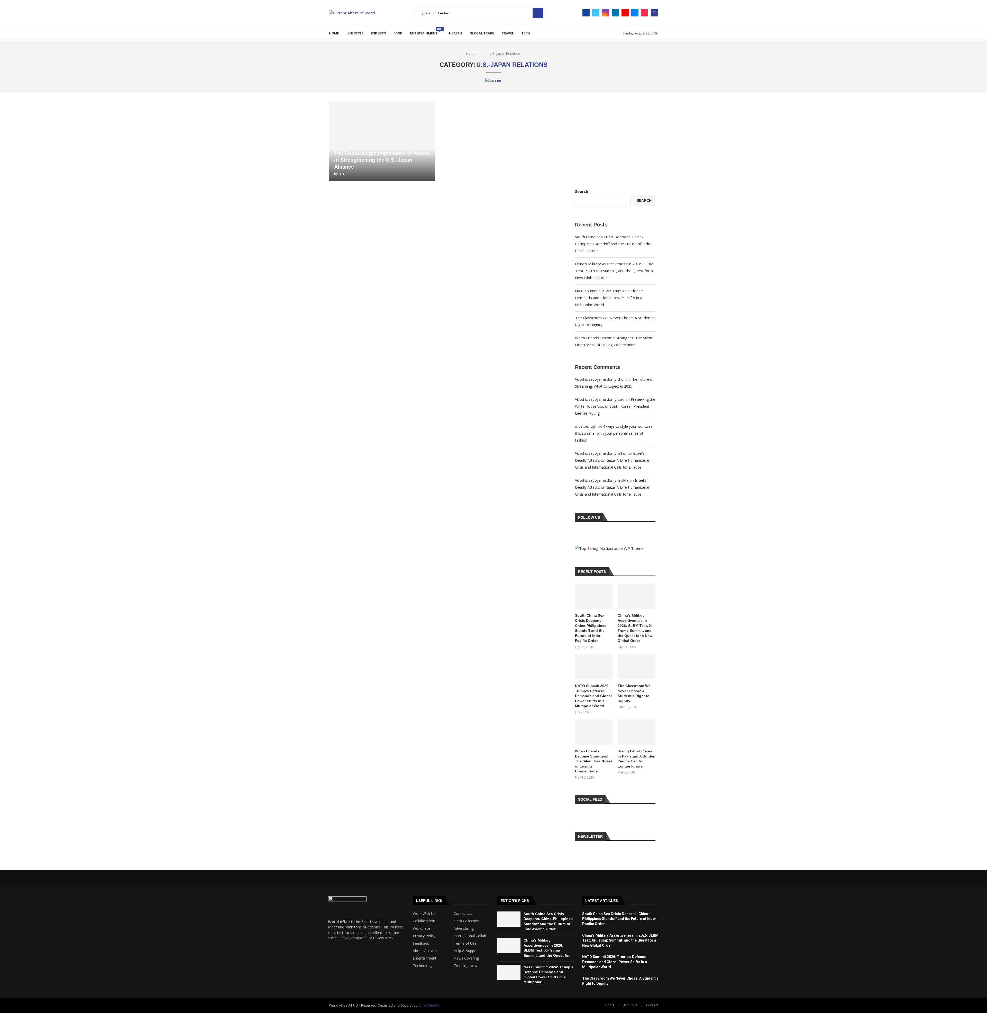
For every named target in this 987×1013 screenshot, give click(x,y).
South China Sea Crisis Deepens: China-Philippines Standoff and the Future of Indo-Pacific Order (613, 243)
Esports (378, 33)
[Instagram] (605, 12)
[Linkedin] (615, 12)
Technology (422, 966)
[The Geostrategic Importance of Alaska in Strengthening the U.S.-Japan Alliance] (382, 141)
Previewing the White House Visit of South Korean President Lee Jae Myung (615, 406)
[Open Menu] (654, 12)
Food (398, 33)
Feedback (421, 943)
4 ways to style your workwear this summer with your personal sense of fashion (614, 433)
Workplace (421, 928)
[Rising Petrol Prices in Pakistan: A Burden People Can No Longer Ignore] (636, 732)
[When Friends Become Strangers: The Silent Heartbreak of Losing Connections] (594, 732)
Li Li (341, 174)
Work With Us (424, 913)
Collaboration (424, 921)
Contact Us (463, 913)
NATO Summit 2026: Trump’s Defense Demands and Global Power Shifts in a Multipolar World (609, 297)
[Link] (367, 968)
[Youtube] (625, 12)
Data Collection (466, 921)
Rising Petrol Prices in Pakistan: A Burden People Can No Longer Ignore (636, 758)
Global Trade (482, 33)
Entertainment (425, 31)
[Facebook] (586, 12)
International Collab (470, 936)
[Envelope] (334, 968)
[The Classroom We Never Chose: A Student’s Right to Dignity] (636, 666)
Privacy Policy (424, 936)
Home (334, 33)
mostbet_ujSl (586, 426)
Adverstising (464, 928)
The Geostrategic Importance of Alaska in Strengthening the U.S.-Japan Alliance (382, 160)
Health (455, 33)
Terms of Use (465, 943)
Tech (526, 33)
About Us (630, 1005)
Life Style (354, 33)
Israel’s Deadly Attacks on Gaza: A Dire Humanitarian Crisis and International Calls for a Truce (612, 460)
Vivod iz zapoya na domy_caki (599, 399)
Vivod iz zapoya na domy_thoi (599, 379)
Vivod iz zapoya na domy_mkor (601, 453)
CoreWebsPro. (429, 1005)
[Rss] (350, 968)
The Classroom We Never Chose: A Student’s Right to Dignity (634, 693)
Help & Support (466, 951)
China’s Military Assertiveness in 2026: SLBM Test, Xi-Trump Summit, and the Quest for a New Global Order (614, 270)
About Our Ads (425, 951)
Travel (508, 33)
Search (538, 13)
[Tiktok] (644, 12)
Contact (652, 1005)
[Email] (634, 12)
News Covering (466, 958)
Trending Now (465, 966)
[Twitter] (595, 12)
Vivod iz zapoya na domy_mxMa (601, 480)
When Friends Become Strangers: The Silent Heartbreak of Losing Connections (594, 761)
